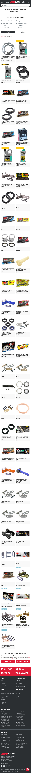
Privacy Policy (10, 771)
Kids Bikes (3, 699)
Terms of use (4, 771)
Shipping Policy (19, 683)
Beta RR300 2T (4, 734)
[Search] (2, 5)
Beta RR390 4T (19, 734)
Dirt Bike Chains (5, 722)
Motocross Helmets (5, 695)
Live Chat (8, 661)
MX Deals (3, 704)
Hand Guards (19, 717)
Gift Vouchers (4, 702)
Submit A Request (23, 661)
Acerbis (18, 698)
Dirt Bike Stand (19, 716)
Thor (17, 699)
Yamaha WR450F (5, 748)
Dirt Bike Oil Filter (20, 723)
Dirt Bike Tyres (19, 722)
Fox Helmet (4, 714)
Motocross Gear (5, 692)
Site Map (16, 771)
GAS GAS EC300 (20, 736)
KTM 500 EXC (4, 743)
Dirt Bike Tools (4, 723)
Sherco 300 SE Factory (21, 743)
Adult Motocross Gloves (6, 713)
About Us (3, 680)
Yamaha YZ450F (19, 746)
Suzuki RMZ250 (19, 745)
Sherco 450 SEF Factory (6, 745)
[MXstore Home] (8, 754)
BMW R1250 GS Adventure (22, 748)
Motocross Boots (20, 711)
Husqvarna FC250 (20, 739)
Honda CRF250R (20, 737)
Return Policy (19, 685)
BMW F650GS (4, 736)
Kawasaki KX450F (5, 742)
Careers (3, 683)
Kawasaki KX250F (20, 740)
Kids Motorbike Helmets (6, 698)
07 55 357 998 (5, 763)
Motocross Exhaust (20, 714)
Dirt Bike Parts (4, 696)
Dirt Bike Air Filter (5, 719)
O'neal (17, 696)
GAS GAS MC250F (5, 737)
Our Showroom (4, 682)
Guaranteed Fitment (21, 686)
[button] (27, 769)
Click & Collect (19, 682)
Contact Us (18, 680)
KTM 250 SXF (19, 742)
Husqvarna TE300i (5, 740)
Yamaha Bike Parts (5, 717)
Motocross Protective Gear (7, 693)
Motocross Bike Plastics (6, 716)
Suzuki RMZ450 (4, 746)
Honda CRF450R (5, 739)
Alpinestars (18, 695)
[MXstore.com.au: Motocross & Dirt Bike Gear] (15, 2)
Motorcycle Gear (5, 701)
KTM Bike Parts (19, 719)
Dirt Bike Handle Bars (21, 725)
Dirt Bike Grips (4, 711)
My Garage (3, 685)
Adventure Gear (19, 713)
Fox (17, 692)
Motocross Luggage (5, 725)
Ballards (18, 693)
